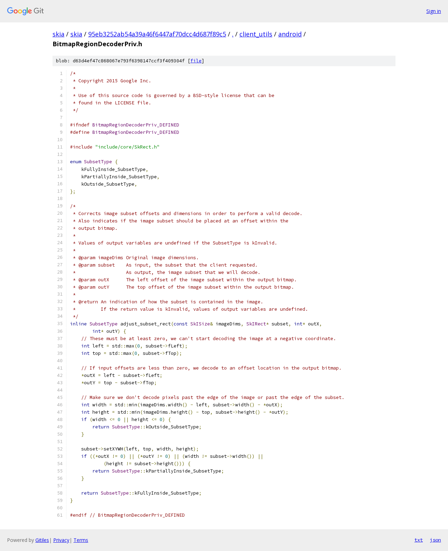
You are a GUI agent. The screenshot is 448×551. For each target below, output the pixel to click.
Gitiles (42, 540)
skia (58, 34)
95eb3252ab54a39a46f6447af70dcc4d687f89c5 (157, 34)
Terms (81, 540)
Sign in (433, 11)
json (435, 540)
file (196, 61)
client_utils (255, 34)
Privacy (61, 540)
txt (418, 540)
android (290, 34)
